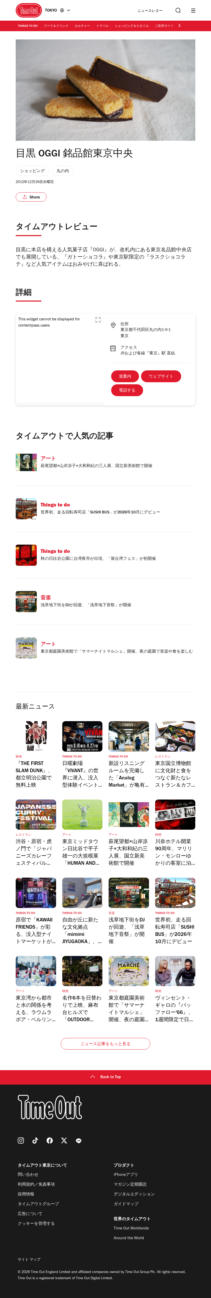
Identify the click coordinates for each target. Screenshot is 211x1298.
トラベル (102, 26)
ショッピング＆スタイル (132, 26)
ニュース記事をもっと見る (105, 1044)
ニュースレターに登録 (150, 11)
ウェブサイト (161, 377)
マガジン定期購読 (130, 1185)
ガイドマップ (126, 1204)
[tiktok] (35, 1140)
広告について (30, 1214)
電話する (127, 391)
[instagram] (21, 1140)
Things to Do (28, 26)
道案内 (125, 377)
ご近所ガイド (164, 26)
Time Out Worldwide (131, 1229)
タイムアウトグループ (38, 1204)
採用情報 (26, 1195)
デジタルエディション (134, 1195)
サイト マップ (29, 1260)
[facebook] (50, 1140)
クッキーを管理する (36, 1224)
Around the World (129, 1238)
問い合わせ (28, 1175)
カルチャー (82, 26)
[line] (78, 1140)
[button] (98, 320)
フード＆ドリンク (56, 26)
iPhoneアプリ (126, 1175)
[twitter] (64, 1140)
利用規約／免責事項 (36, 1185)
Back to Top (110, 1077)
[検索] (177, 10)
